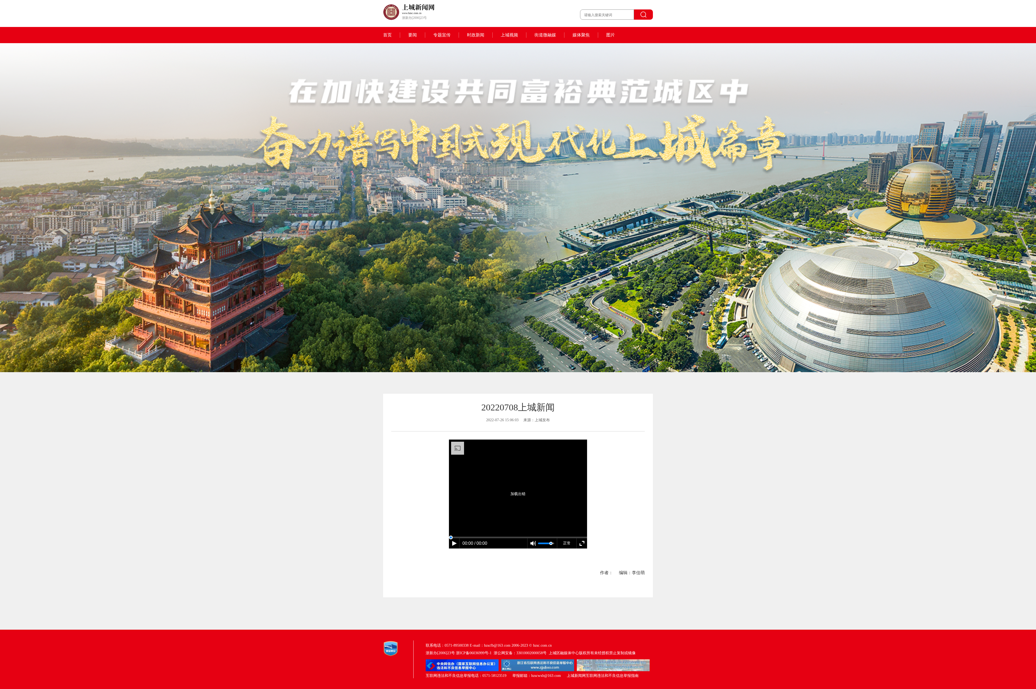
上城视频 (509, 35)
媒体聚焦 (581, 35)
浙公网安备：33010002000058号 (520, 653)
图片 (610, 35)
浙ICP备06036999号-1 (474, 653)
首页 (387, 35)
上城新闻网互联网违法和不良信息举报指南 (603, 676)
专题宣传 (442, 35)
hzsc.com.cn (542, 645)
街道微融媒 (545, 35)
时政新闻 (475, 35)
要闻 (412, 35)
